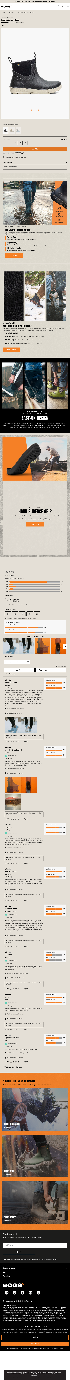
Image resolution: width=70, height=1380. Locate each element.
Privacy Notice (33, 1373)
